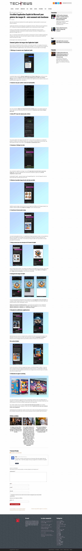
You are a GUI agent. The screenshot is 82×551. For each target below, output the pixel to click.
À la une (58, 522)
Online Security (59, 536)
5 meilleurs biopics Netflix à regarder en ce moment (39, 508)
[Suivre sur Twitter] (58, 3)
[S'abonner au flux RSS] (54, 3)
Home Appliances (60, 529)
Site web (11, 491)
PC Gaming (59, 539)
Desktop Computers (60, 526)
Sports (58, 540)
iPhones (58, 532)
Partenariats (57, 549)
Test (45, 9)
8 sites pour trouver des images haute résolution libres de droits (46, 531)
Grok (57, 528)
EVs (57, 527)
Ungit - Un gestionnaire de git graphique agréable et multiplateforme (46, 527)
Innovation (23, 9)
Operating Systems (60, 537)
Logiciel (35, 9)
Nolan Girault (13, 12)
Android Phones (59, 521)
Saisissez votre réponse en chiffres (16, 498)
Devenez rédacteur (51, 549)
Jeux (27, 9)
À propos (42, 532)
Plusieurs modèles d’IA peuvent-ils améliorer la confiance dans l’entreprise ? (61, 29)
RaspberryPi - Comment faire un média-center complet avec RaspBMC (47, 521)
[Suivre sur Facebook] (56, 3)
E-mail (11, 487)
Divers (58, 526)
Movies (58, 535)
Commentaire (12, 471)
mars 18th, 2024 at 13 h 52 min (22, 456)
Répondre (17, 463)
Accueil (12, 9)
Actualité (17, 9)
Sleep (58, 539)
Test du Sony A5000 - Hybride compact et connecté (46, 525)
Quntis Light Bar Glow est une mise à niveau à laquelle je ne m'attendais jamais (62, 41)
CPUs (58, 525)
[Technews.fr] (21, 5)
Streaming (41, 9)
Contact (71, 549)
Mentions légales (66, 549)
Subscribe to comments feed (16, 452)
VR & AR (58, 545)
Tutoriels (50, 9)
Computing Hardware (60, 524)
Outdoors (58, 538)
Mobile (31, 9)
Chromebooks (59, 523)
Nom (11, 483)
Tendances (59, 542)
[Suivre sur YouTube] (61, 3)
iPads (58, 531)
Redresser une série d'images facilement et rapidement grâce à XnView (47, 535)
